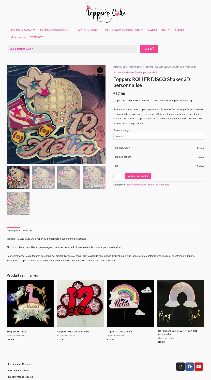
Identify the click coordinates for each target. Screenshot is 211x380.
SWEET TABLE (157, 29)
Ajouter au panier (138, 176)
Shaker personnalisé (146, 72)
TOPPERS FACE (86, 29)
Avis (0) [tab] (27, 230)
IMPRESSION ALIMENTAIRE (122, 29)
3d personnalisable (133, 67)
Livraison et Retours (19, 363)
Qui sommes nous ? (19, 370)
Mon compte (18, 37)
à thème (179, 29)
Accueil (117, 67)
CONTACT (36, 37)
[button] (22, 30)
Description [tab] (13, 230)
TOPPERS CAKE (21, 29)
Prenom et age (121, 130)
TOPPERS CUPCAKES (54, 29)
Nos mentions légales (20, 376)
